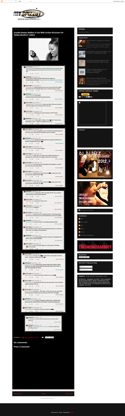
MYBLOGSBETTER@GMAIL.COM (96, 276)
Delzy (82, 228)
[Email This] (46, 337)
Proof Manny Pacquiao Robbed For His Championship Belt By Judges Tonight (97, 61)
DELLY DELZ (84, 222)
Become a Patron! (84, 32)
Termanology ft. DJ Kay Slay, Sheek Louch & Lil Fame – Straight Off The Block (98, 52)
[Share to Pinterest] (53, 337)
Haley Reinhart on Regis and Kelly (96, 78)
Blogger (72, 412)
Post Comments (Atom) (47, 398)
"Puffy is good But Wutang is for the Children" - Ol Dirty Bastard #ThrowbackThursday (96, 71)
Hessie (82, 232)
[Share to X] (49, 337)
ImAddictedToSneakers (87, 235)
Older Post (69, 393)
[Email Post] (42, 337)
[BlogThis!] (48, 337)
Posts (82, 267)
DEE (82, 218)
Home (44, 393)
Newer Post (17, 393)
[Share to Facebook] (51, 337)
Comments (84, 269)
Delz (82, 225)
